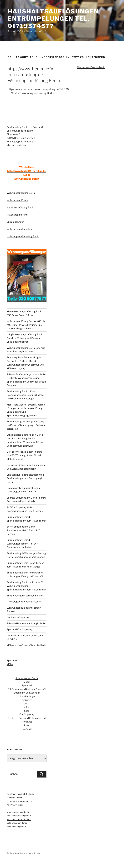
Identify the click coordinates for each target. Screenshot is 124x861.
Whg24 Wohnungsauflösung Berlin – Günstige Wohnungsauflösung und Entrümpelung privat (26, 338)
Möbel (10, 664)
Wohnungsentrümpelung (19, 229)
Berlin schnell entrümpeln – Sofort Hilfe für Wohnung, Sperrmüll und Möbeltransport (24, 455)
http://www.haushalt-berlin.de (20, 794)
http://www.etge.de (16, 805)
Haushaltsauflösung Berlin (20, 207)
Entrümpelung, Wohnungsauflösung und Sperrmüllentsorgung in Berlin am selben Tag (26, 425)
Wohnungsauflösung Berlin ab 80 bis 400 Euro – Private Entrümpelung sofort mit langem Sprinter (26, 325)
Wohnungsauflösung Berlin (91, 67)
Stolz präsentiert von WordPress (23, 853)
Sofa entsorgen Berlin (27, 678)
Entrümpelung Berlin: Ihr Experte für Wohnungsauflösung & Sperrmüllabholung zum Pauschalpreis (26, 586)
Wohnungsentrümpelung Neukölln (24, 601)
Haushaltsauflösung (17, 214)
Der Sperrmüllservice (18, 617)
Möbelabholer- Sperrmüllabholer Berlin (26, 645)
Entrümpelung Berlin (26, 178)
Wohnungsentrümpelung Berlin (23, 236)
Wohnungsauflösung (17, 200)
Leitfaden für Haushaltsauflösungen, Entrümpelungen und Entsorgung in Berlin (25, 478)
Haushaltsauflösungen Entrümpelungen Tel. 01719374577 (53, 18)
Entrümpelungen (15, 221)
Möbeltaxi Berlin (14, 797)
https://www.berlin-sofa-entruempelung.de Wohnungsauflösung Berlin (33, 74)
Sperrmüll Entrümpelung (19, 629)
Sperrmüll (12, 660)
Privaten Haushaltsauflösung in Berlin (26, 623)
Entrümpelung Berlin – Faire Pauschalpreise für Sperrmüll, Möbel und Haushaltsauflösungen (25, 395)
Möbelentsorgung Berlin (18, 812)
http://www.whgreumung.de (19, 801)
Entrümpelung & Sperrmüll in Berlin (25, 595)
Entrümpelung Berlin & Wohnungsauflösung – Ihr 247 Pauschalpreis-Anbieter (22, 544)
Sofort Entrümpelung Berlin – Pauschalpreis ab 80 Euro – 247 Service (23, 530)
